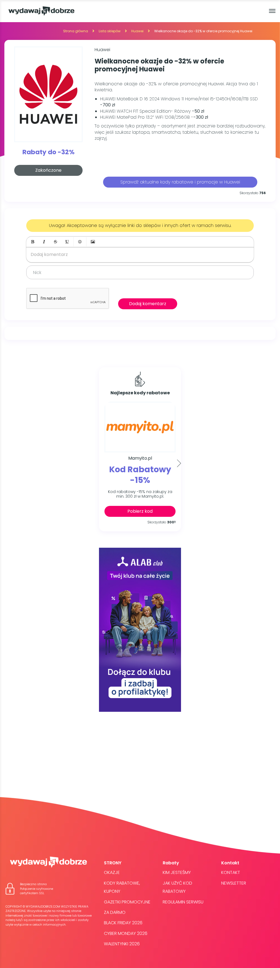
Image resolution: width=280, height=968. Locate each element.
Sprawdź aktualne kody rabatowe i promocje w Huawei (180, 182)
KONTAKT (230, 872)
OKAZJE (112, 872)
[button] (32, 242)
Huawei (137, 31)
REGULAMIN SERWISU (183, 902)
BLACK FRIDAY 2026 (123, 923)
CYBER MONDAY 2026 (125, 933)
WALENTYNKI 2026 (122, 944)
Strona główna (75, 31)
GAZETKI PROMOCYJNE (127, 902)
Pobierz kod (140, 511)
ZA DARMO (115, 912)
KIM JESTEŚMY (177, 872)
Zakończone (48, 170)
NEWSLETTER (233, 883)
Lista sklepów (110, 31)
